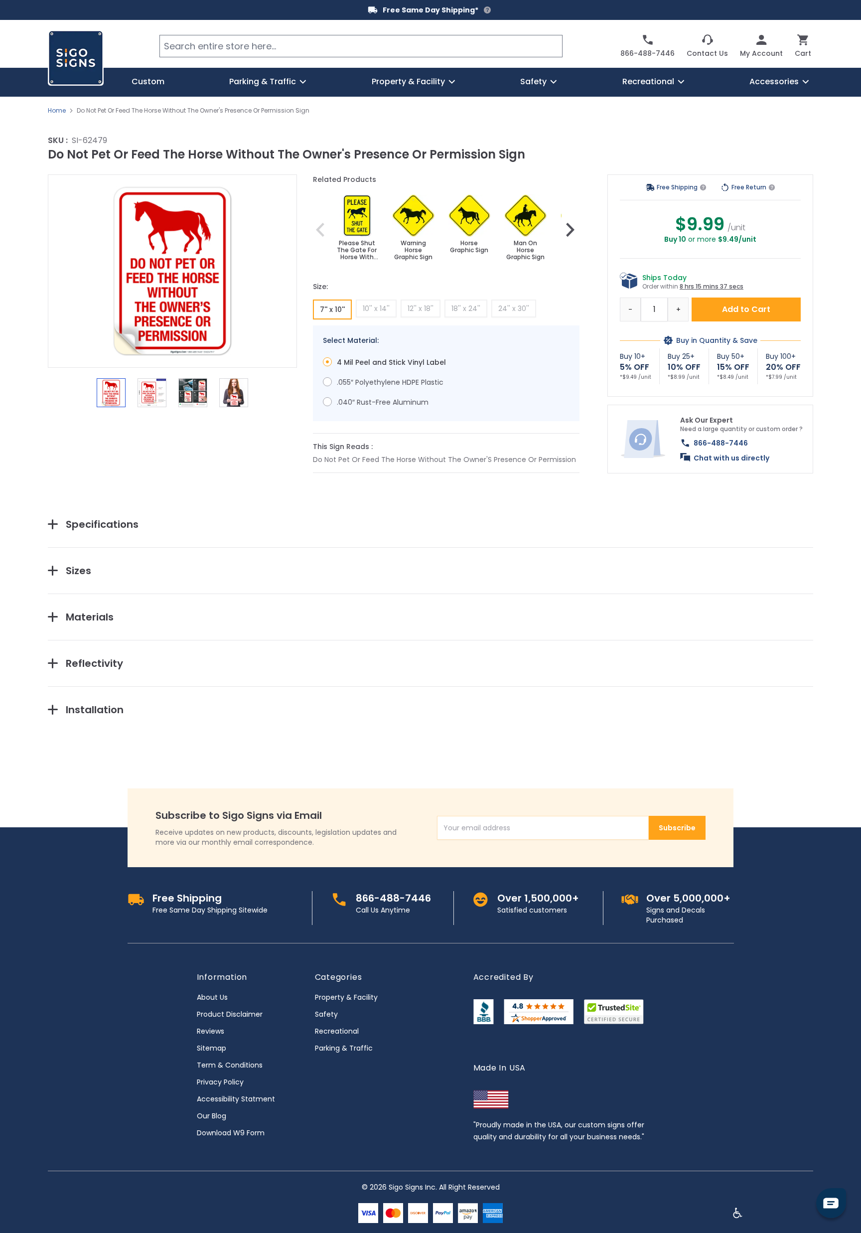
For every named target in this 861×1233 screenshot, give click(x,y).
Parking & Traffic (344, 1048)
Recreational (337, 1031)
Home (57, 111)
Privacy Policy (220, 1082)
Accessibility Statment (236, 1099)
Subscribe (677, 828)
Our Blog (211, 1116)
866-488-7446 (721, 443)
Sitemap (211, 1048)
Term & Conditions (230, 1065)
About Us (212, 997)
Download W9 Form (231, 1133)
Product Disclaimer (230, 1014)
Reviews (210, 1031)
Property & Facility (346, 997)
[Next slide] (570, 229)
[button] (172, 271)
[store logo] (76, 58)
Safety (326, 1014)
